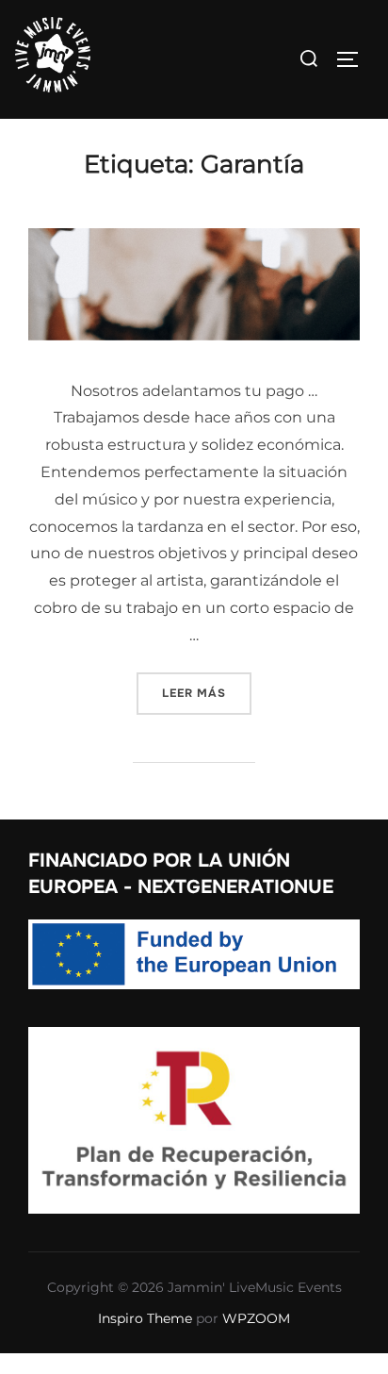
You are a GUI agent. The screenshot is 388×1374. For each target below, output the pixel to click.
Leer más (206, 693)
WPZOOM (256, 1318)
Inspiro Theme (145, 1318)
